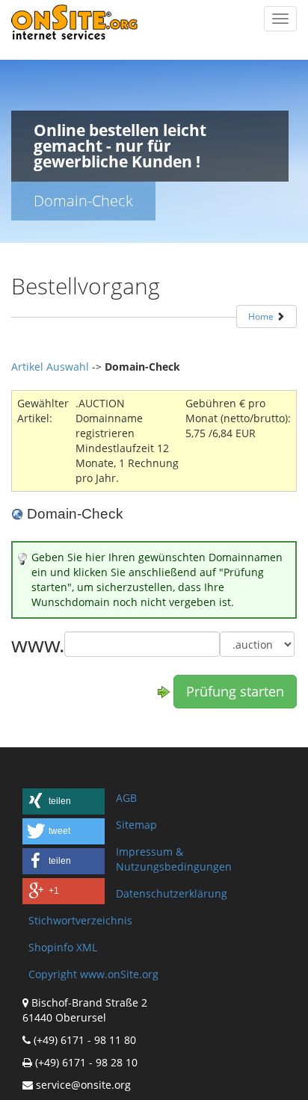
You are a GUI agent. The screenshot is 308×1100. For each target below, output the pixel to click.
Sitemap (136, 825)
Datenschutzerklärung (171, 893)
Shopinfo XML (62, 947)
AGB (126, 798)
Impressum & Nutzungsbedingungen (174, 859)
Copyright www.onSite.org (93, 974)
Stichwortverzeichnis (80, 920)
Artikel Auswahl (50, 366)
